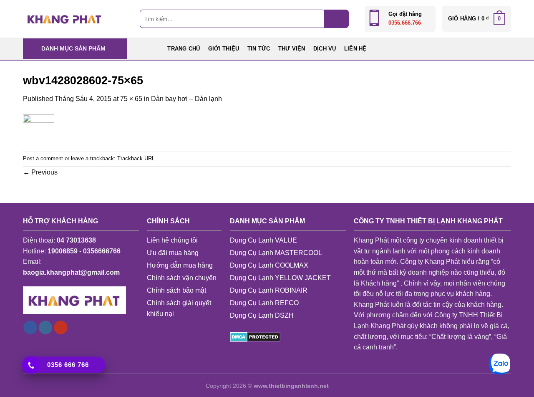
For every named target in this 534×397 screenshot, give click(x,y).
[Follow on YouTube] (61, 328)
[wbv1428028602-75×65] (38, 127)
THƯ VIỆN (291, 49)
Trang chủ (183, 49)
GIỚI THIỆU (223, 49)
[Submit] (336, 19)
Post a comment (43, 158)
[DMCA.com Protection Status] (255, 336)
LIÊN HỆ (355, 49)
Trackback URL (136, 158)
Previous (40, 172)
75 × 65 (131, 98)
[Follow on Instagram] (46, 328)
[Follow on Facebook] (30, 328)
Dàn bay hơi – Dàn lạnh (186, 98)
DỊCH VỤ (324, 49)
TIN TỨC (258, 49)
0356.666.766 (404, 23)
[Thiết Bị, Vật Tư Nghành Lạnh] (64, 19)
